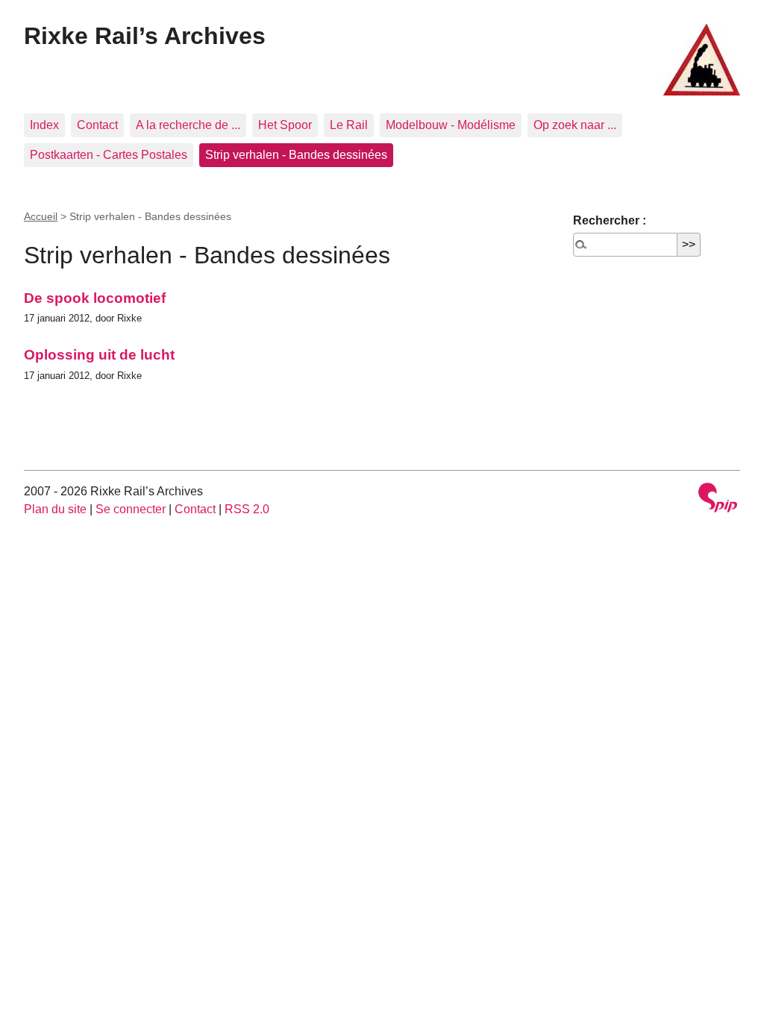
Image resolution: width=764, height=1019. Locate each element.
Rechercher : (609, 220)
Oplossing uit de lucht (99, 355)
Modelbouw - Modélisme (451, 125)
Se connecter (131, 509)
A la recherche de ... (188, 125)
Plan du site (55, 509)
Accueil (40, 216)
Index (44, 125)
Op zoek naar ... (574, 125)
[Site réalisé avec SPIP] (717, 499)
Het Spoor (285, 125)
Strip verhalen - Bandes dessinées (296, 154)
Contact (97, 125)
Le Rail (349, 125)
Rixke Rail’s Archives (145, 35)
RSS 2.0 (247, 509)
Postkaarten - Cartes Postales (108, 154)
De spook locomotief (95, 298)
